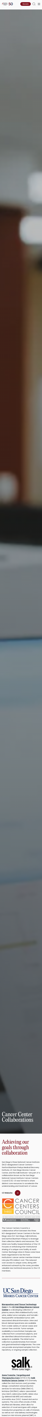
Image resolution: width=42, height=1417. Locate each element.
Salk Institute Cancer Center (18, 1379)
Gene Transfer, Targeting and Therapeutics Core (16, 1376)
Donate (25, 4)
